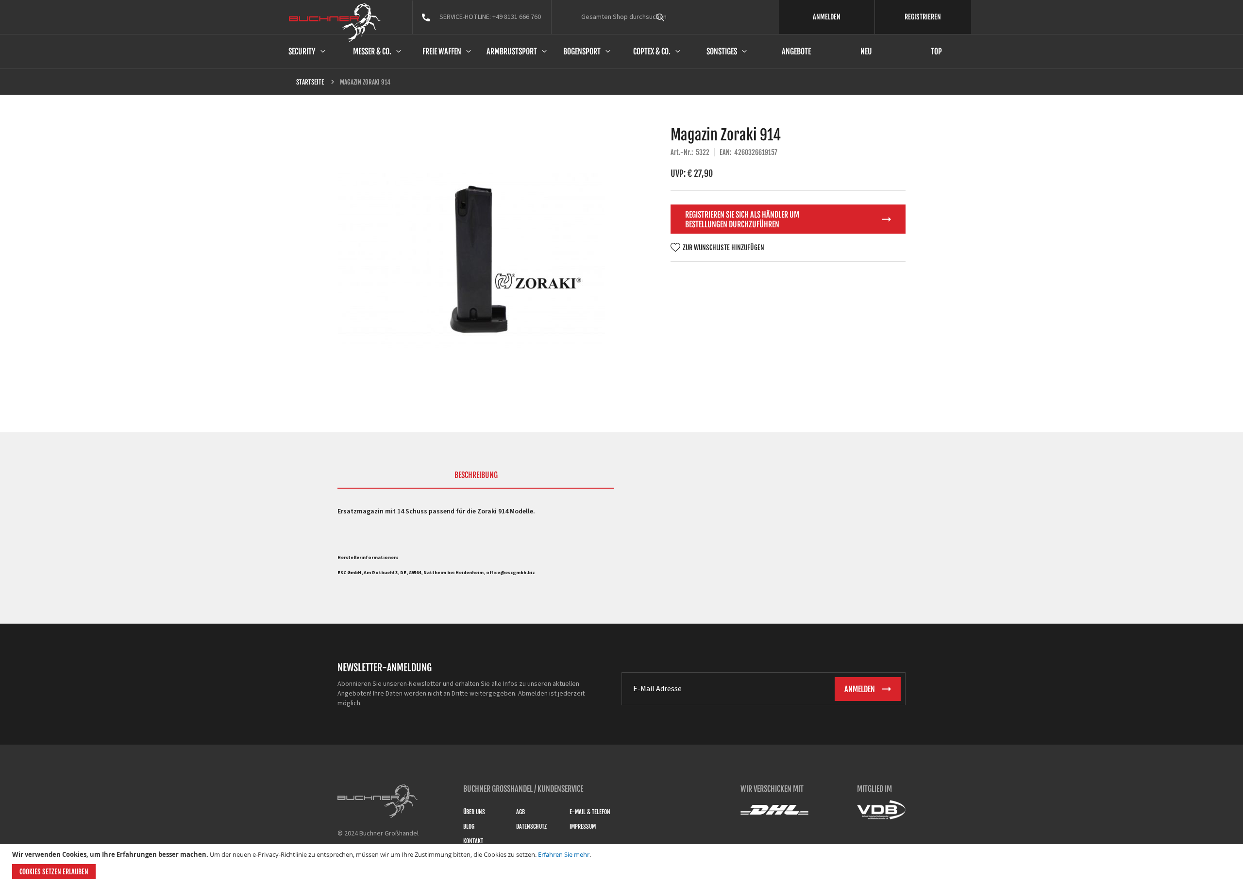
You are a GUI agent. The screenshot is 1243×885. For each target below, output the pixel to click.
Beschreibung (476, 475)
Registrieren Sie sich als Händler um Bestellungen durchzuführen (742, 219)
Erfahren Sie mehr (563, 854)
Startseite (310, 82)
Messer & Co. (372, 51)
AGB (520, 812)
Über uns (474, 812)
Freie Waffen (441, 51)
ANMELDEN (826, 17)
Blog (468, 826)
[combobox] (678, 17)
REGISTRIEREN (923, 17)
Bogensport (582, 51)
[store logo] (335, 22)
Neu (866, 51)
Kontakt (473, 841)
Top (936, 51)
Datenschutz (531, 826)
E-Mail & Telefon (590, 812)
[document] (622, 864)
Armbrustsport (512, 51)
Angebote (796, 51)
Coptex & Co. (652, 51)
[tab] (475, 479)
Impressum (583, 826)
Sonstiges (721, 51)
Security (302, 51)
